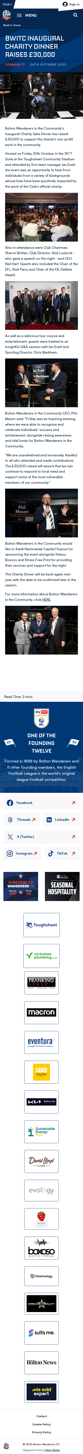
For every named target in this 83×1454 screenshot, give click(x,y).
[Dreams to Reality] (41, 1303)
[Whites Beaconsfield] (41, 1219)
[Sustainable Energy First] (41, 1131)
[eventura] (41, 1042)
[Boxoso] (41, 1248)
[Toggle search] (75, 15)
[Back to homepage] (6, 15)
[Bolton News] (41, 1362)
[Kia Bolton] (41, 1101)
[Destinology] (41, 1276)
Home (17, 25)
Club (6, 4)
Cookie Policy (41, 1424)
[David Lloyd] (41, 1161)
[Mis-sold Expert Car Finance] (41, 1392)
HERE (46, 599)
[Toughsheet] (41, 925)
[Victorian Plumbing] (41, 956)
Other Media (52, 1450)
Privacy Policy (41, 1432)
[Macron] (41, 1012)
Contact (41, 1416)
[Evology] (41, 1190)
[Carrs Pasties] (41, 1072)
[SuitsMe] (41, 1333)
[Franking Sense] (41, 982)
